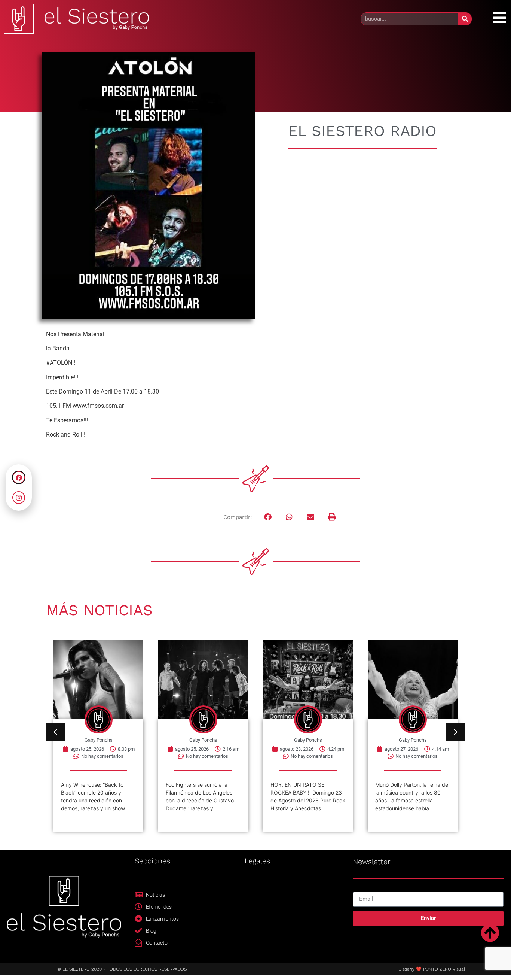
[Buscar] (464, 19)
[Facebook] (18, 477)
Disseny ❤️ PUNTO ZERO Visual (431, 969)
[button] (268, 517)
